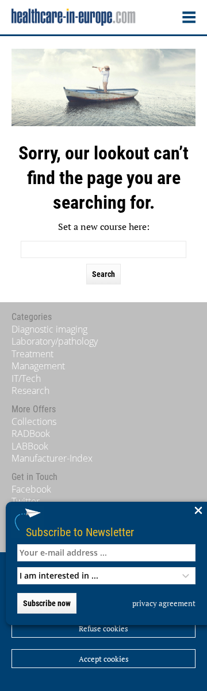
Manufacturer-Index (52, 458)
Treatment (32, 354)
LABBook (30, 446)
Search (103, 274)
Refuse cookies (103, 628)
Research (30, 390)
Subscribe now (47, 603)
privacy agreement (163, 603)
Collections (34, 421)
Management (38, 366)
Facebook (31, 489)
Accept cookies (104, 659)
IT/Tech (26, 378)
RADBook (31, 433)
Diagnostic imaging (49, 329)
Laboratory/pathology (55, 341)
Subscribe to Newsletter (80, 531)
